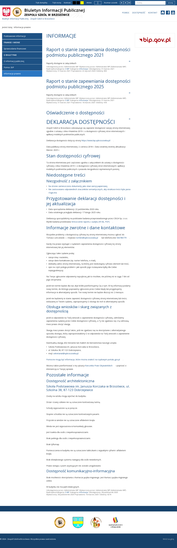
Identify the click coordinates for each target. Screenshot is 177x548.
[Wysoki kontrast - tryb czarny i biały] (74, 2)
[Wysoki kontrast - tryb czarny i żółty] (78, 2)
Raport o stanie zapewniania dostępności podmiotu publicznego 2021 (88, 52)
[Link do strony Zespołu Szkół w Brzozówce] (60, 522)
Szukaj (170, 3)
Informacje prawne (12, 73)
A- (122, 3)
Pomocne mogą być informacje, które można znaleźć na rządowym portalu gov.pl (83, 359)
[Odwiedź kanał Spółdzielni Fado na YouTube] (173, 13)
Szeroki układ (99, 2)
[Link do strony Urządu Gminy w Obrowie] (78, 522)
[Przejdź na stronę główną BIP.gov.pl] (155, 40)
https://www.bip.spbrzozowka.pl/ (96, 140)
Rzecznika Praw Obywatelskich (98, 365)
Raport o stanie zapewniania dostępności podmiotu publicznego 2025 (88, 84)
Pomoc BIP (9, 67)
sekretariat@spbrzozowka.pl (65, 353)
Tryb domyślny (41, 3)
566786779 (122, 237)
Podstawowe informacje (15, 36)
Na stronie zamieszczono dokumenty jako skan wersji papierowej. (78, 186)
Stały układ (96, 2)
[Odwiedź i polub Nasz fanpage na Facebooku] (169, 13)
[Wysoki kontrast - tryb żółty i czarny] (82, 2)
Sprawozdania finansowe (15, 48)
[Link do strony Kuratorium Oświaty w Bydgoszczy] (115, 522)
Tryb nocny (56, 3)
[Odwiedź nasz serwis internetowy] (164, 13)
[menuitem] (125, 13)
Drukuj (127, 61)
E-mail (130, 61)
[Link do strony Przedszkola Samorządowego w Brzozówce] (96, 522)
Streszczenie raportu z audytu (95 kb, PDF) (90, 221)
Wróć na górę (168, 539)
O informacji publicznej (14, 61)
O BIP (67, 69)
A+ (129, 3)
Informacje (83, 69)
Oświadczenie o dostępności (75, 113)
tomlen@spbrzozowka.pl (87, 237)
